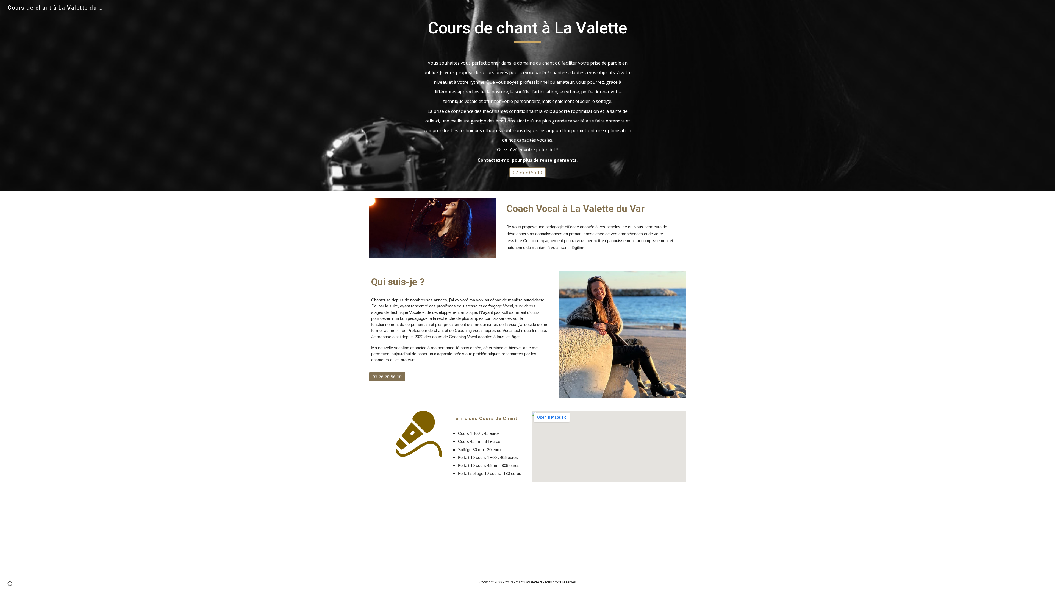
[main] (527, 30)
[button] (10, 584)
